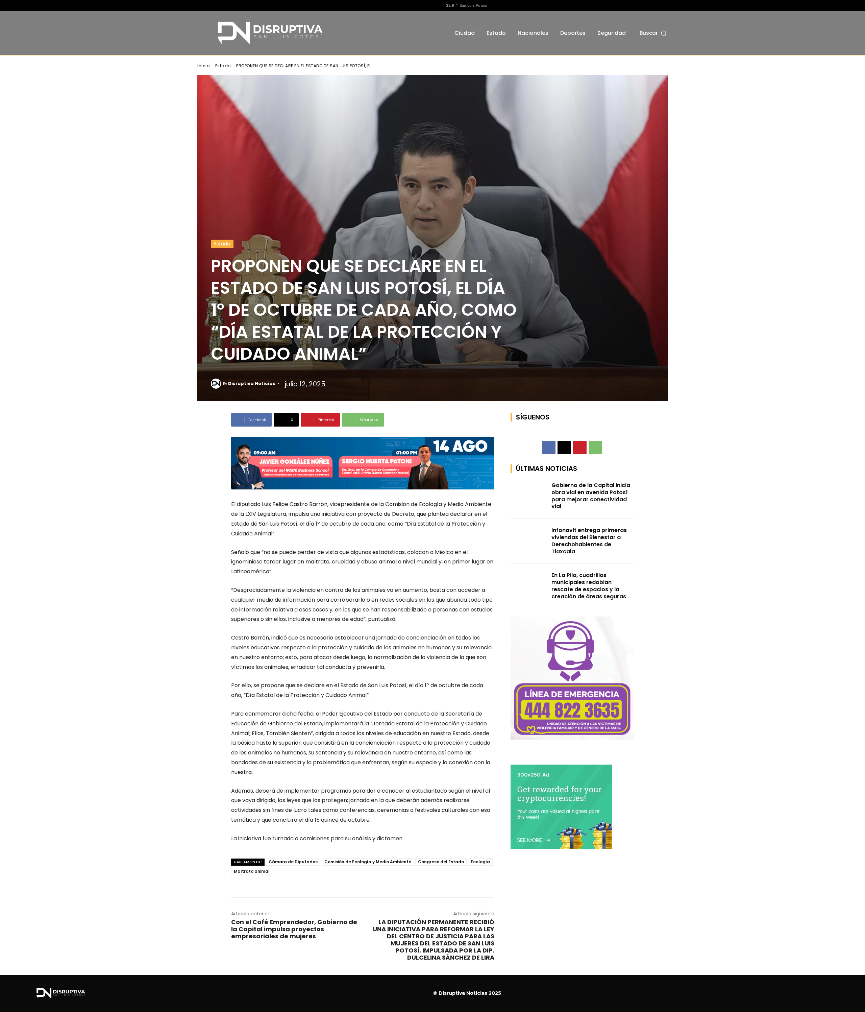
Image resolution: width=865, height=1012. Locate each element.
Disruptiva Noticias (251, 383)
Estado (223, 66)
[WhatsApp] (595, 447)
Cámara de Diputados (293, 862)
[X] (222, 5)
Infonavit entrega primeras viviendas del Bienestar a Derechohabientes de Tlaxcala (589, 540)
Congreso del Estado (441, 862)
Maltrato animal (252, 871)
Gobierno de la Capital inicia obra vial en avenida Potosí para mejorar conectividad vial (590, 495)
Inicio (203, 66)
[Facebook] (201, 5)
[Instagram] (212, 5)
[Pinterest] (580, 447)
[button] (654, 33)
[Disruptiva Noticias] (217, 384)
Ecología (480, 862)
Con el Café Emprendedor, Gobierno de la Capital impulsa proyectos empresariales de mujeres (294, 929)
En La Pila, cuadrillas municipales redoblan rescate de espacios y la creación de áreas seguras (588, 585)
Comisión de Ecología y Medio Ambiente (367, 862)
